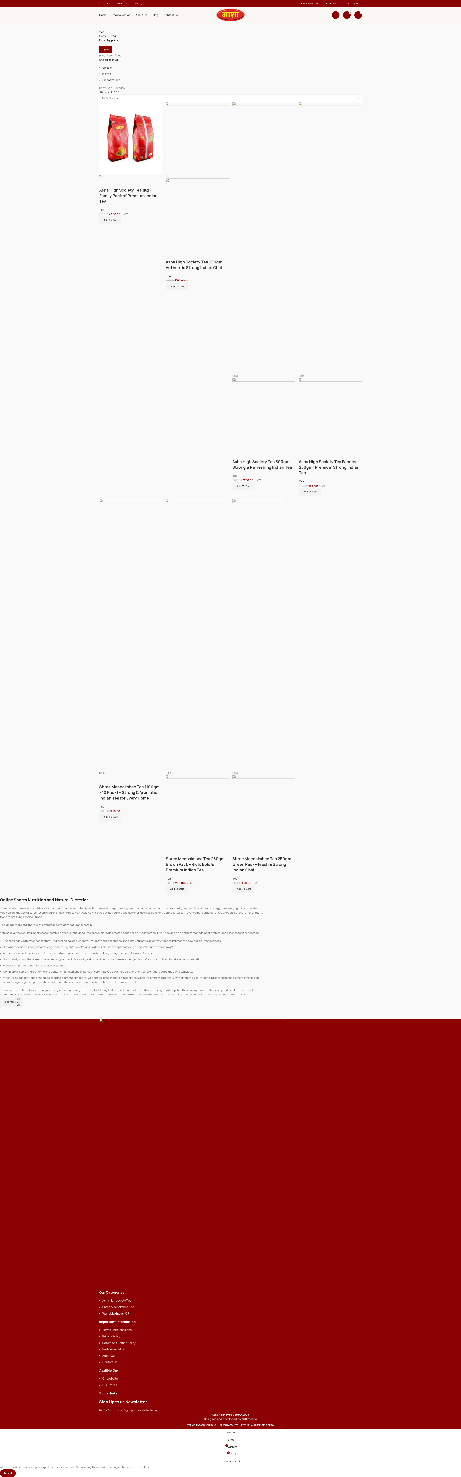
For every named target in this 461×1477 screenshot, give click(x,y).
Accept (8, 1473)
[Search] (335, 15)
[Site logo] (230, 15)
